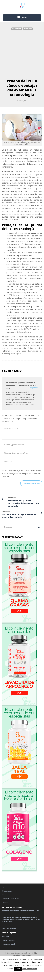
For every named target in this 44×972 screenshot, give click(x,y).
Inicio (3, 887)
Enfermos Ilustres (8, 895)
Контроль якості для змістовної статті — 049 (20, 911)
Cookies (35, 953)
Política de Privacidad (9, 944)
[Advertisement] (22, 53)
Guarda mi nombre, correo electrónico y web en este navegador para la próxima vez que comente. (21, 473)
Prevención (27, 29)
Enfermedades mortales (10, 899)
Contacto (5, 903)
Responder (34, 388)
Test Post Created (9, 928)
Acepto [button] (18, 969)
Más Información (29, 968)
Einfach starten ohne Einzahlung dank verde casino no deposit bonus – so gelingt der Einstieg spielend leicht (21, 919)
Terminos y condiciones (22, 955)
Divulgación (16, 29)
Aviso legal (5, 936)
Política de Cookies (8, 940)
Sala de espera (7, 891)
